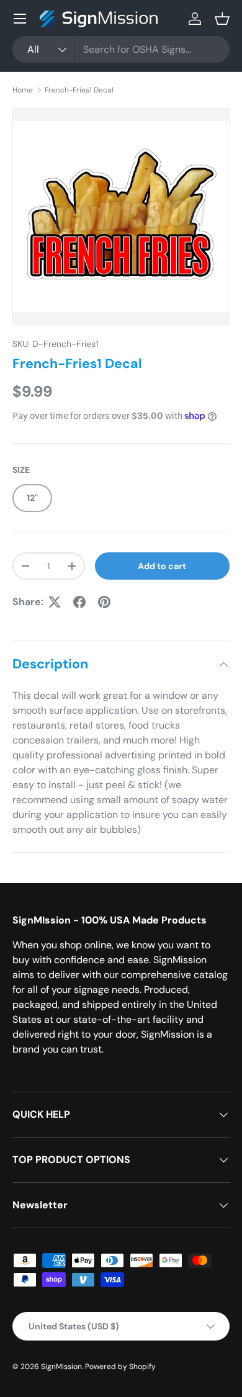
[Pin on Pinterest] (104, 602)
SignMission (61, 1367)
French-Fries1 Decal (79, 90)
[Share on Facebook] (79, 602)
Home (22, 90)
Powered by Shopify (120, 1367)
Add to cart (162, 566)
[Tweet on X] (54, 602)
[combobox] (121, 49)
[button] (222, 18)
